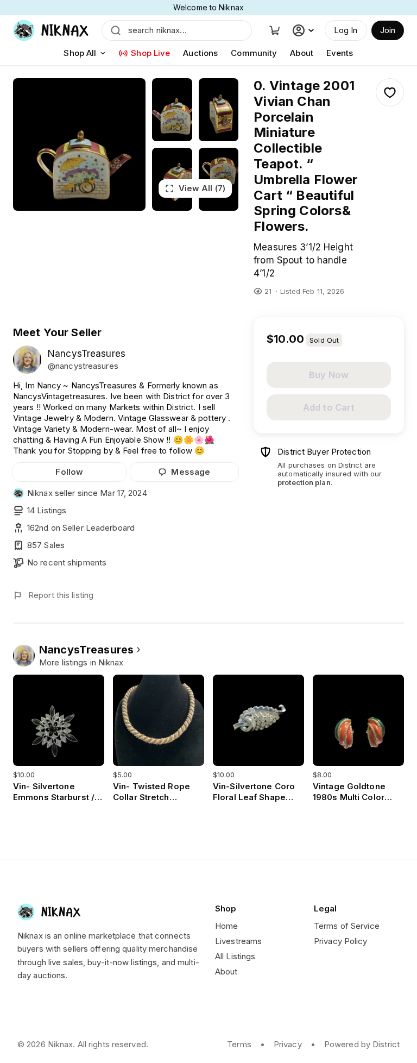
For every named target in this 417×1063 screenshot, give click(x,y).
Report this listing (60, 595)
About (301, 53)
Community (254, 53)
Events (339, 53)
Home (226, 926)
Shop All (80, 53)
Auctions (200, 53)
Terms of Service (347, 926)
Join (387, 30)
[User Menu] (304, 30)
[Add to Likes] (390, 92)
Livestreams (238, 941)
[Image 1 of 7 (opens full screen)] (79, 144)
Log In (346, 30)
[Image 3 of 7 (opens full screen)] (218, 109)
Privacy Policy (341, 941)
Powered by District (362, 1044)
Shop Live (150, 53)
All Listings (235, 956)
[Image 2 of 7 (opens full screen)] (172, 109)
